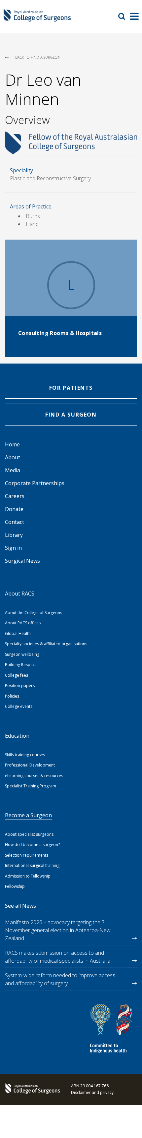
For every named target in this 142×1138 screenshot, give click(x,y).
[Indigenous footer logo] (112, 1029)
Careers (14, 496)
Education (17, 735)
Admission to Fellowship (28, 876)
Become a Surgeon (28, 815)
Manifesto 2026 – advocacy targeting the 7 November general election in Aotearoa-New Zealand (58, 930)
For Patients (71, 387)
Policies (12, 696)
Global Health (18, 633)
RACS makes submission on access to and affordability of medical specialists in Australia (57, 956)
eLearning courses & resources (34, 775)
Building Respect (20, 664)
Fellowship (15, 886)
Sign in (13, 547)
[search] (124, 16)
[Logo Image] (37, 18)
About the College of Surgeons (33, 612)
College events (18, 706)
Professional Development (30, 765)
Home (12, 444)
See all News (20, 905)
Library (14, 535)
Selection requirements (26, 855)
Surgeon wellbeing (22, 654)
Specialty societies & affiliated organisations (46, 644)
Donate (14, 509)
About (12, 457)
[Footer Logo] (31, 1089)
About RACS (19, 593)
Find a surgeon (70, 414)
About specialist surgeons (29, 834)
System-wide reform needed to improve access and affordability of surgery (60, 979)
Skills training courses (25, 755)
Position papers (20, 685)
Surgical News (22, 560)
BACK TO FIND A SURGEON (37, 57)
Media (12, 470)
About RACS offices (23, 623)
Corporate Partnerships (34, 483)
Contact (14, 522)
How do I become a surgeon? (32, 844)
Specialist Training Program (30, 786)
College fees (16, 675)
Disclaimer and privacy (92, 1092)
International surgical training (32, 865)
